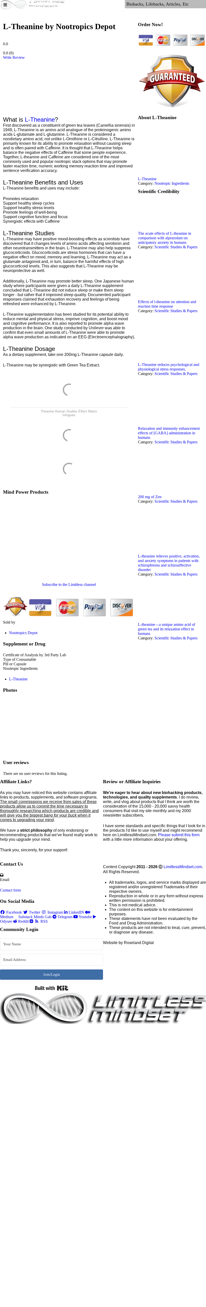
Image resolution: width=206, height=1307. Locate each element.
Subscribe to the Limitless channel (69, 584)
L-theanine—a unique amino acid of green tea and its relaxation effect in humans (166, 629)
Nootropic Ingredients (171, 183)
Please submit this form (178, 835)
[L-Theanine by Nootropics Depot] (30, 85)
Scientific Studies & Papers (175, 247)
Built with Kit (51, 988)
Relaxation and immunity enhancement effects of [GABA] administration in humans (169, 433)
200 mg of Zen (150, 497)
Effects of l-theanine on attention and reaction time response (167, 304)
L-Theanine (40, 119)
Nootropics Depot (23, 633)
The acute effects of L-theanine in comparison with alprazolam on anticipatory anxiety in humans (164, 238)
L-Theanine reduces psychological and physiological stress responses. (168, 366)
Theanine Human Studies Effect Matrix (69, 411)
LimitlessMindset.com (183, 867)
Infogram (69, 415)
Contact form (10, 890)
